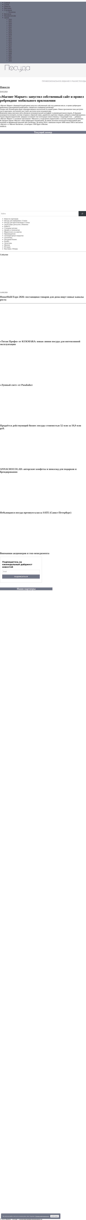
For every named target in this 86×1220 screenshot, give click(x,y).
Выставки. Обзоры (11, 249)
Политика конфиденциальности (30, 1219)
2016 (10, 38)
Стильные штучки (10, 228)
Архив (6, 17)
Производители (9, 234)
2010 (10, 49)
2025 (10, 21)
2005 (10, 59)
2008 (10, 53)
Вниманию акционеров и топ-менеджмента (24, 553)
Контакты (7, 14)
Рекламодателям (10, 16)
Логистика (8, 243)
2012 (10, 46)
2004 (10, 61)
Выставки (7, 8)
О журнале (8, 10)
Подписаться (21, 577)
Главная (7, 2)
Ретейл (6, 241)
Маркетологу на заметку (13, 232)
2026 (10, 19)
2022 (10, 27)
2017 (10, 36)
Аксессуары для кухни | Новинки (16, 224)
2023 (10, 25)
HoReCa (7, 226)
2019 (10, 32)
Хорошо (54, 1216)
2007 (10, 55)
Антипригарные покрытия (13, 236)
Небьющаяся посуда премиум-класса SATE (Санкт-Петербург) (35, 512)
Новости (7, 6)
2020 (10, 31)
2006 (10, 57)
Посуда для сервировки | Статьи (15, 221)
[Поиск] (82, 213)
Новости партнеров (11, 219)
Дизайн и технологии (12, 230)
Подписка (12, 12)
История (7, 247)
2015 (10, 40)
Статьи (6, 4)
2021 (10, 29)
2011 (10, 47)
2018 (10, 34)
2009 (10, 51)
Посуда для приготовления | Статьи (17, 222)
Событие (4, 255)
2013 (10, 44)
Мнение (7, 245)
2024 (10, 23)
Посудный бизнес (10, 239)
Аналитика (8, 237)
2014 (10, 42)
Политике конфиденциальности (42, 1216)
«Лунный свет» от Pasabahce (16, 385)
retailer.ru (3, 126)
